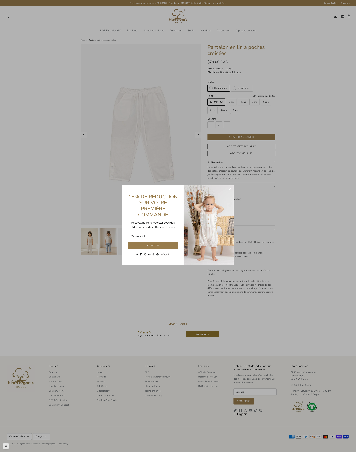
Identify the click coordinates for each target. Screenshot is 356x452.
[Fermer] (230, 189)
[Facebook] (141, 254)
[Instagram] (145, 254)
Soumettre (152, 245)
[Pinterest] (157, 254)
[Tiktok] (153, 254)
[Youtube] (149, 254)
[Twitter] (137, 254)
